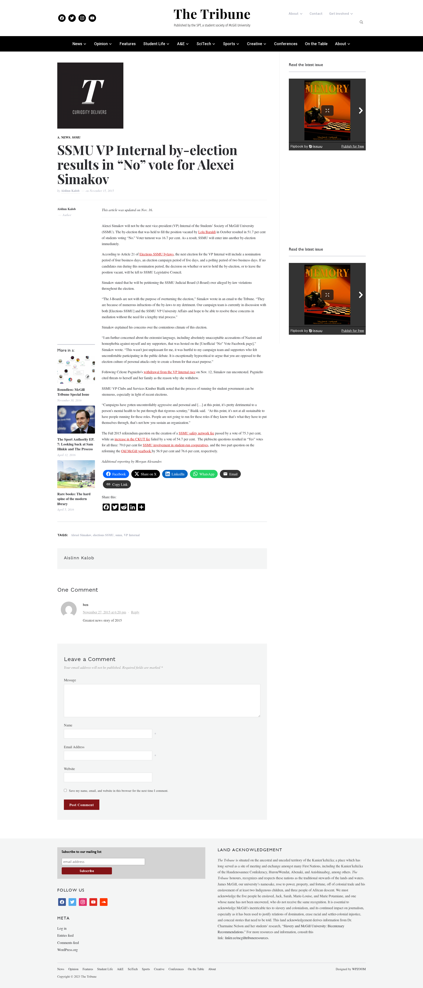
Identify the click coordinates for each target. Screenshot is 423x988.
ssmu (118, 535)
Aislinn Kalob (70, 190)
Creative (254, 43)
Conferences (285, 43)
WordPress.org (67, 949)
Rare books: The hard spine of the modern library (74, 498)
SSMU (76, 137)
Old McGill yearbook (136, 451)
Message (70, 680)
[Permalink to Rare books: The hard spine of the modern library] (76, 474)
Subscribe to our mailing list (81, 851)
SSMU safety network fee (196, 433)
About (294, 13)
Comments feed (68, 942)
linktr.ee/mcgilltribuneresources (246, 937)
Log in (62, 928)
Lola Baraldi (207, 231)
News (77, 43)
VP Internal (132, 535)
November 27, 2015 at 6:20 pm (104, 612)
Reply (135, 612)
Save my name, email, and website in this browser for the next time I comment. (118, 791)
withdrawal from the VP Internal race (169, 371)
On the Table (316, 43)
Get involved (339, 13)
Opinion (101, 43)
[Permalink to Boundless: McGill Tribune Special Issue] (76, 370)
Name (68, 725)
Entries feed (65, 935)
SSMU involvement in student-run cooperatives (175, 445)
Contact (316, 13)
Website (69, 768)
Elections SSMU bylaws (156, 254)
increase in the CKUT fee (132, 439)
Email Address (74, 746)
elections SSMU (103, 535)
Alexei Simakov (81, 535)
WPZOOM (359, 969)
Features (128, 43)
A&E (181, 43)
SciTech (204, 43)
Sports (229, 43)
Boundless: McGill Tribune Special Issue (73, 392)
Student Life (154, 43)
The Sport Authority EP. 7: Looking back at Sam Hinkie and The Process (75, 444)
